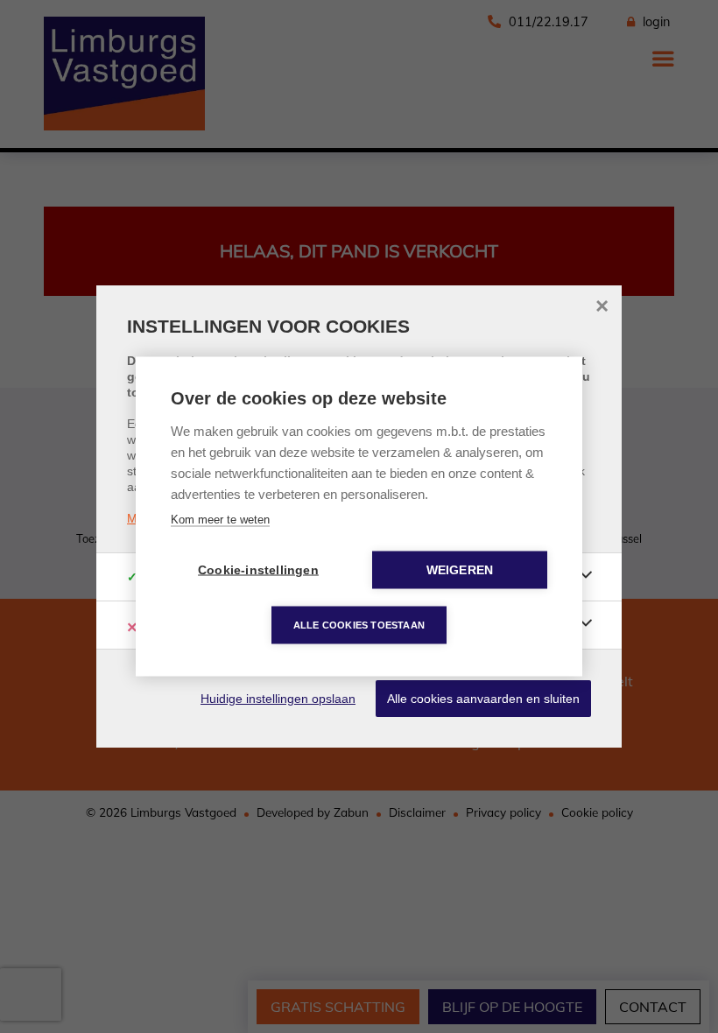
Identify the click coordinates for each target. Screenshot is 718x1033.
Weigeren (460, 570)
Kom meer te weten (220, 519)
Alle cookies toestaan (359, 625)
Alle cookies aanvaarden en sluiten (483, 699)
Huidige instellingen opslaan (278, 699)
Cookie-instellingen (258, 570)
